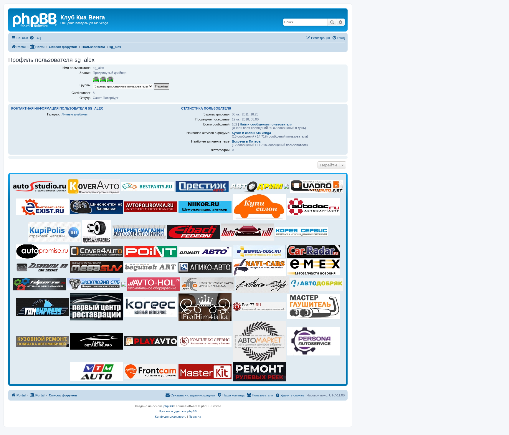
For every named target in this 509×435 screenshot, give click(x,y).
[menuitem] (35, 38)
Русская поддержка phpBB (178, 411)
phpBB (168, 406)
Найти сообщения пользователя (266, 124)
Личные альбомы (74, 114)
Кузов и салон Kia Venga (251, 133)
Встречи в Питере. (246, 141)
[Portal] (35, 19)
